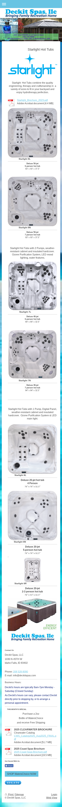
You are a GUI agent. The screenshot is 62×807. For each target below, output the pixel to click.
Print (11, 794)
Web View (51, 797)
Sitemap (19, 794)
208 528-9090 (20, 671)
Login (54, 794)
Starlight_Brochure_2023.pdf (32, 100)
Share (10, 766)
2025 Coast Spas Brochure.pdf (30, 752)
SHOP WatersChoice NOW (21, 774)
